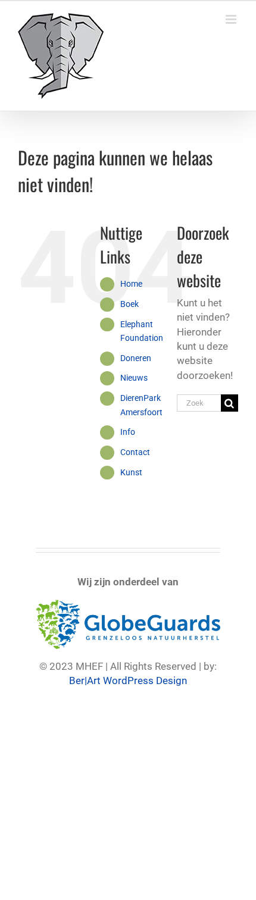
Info (127, 432)
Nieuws (134, 377)
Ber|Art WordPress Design (128, 680)
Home (131, 283)
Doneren (135, 358)
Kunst (131, 472)
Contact (135, 452)
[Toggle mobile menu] (232, 19)
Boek (129, 304)
